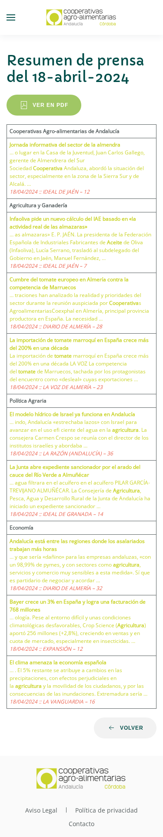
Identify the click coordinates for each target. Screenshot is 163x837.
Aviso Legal (41, 810)
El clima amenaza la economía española (58, 662)
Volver (131, 728)
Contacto (81, 824)
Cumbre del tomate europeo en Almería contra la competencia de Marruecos (69, 283)
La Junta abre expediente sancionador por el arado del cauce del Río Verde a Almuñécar (75, 470)
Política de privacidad (106, 810)
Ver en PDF (50, 105)
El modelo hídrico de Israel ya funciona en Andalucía (72, 414)
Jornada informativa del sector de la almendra (65, 144)
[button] (11, 17)
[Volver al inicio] (82, 17)
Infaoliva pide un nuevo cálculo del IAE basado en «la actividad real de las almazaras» (73, 222)
